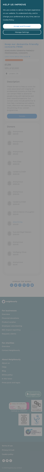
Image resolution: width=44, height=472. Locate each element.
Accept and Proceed (22, 26)
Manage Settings (22, 32)
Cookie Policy (8, 20)
